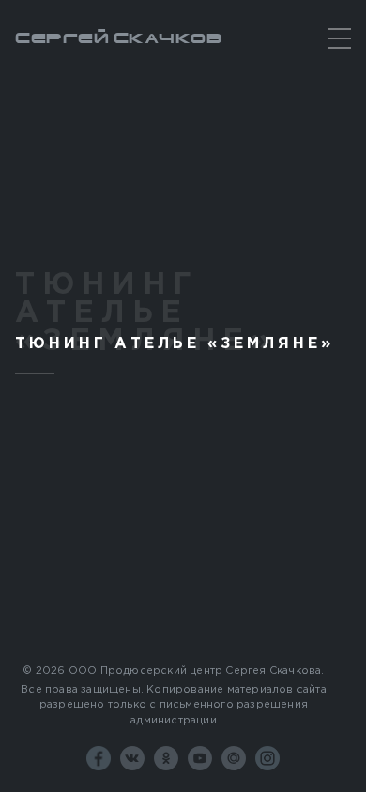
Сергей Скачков (118, 38)
